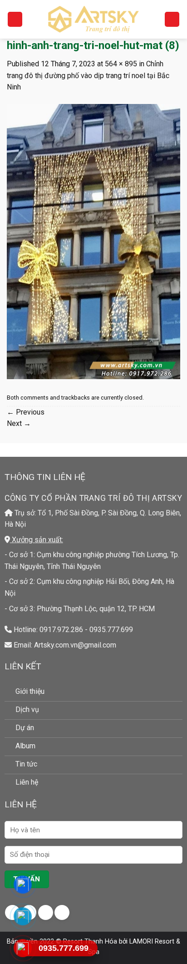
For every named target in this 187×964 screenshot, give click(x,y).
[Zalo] (23, 916)
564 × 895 (121, 63)
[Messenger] (23, 884)
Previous (25, 412)
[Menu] (15, 19)
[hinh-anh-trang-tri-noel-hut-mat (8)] (93, 241)
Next (19, 423)
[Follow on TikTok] (45, 912)
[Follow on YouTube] (61, 912)
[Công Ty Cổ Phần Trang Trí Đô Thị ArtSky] (93, 19)
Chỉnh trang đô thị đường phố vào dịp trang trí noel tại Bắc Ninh (88, 75)
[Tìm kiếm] (172, 19)
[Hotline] (23, 948)
